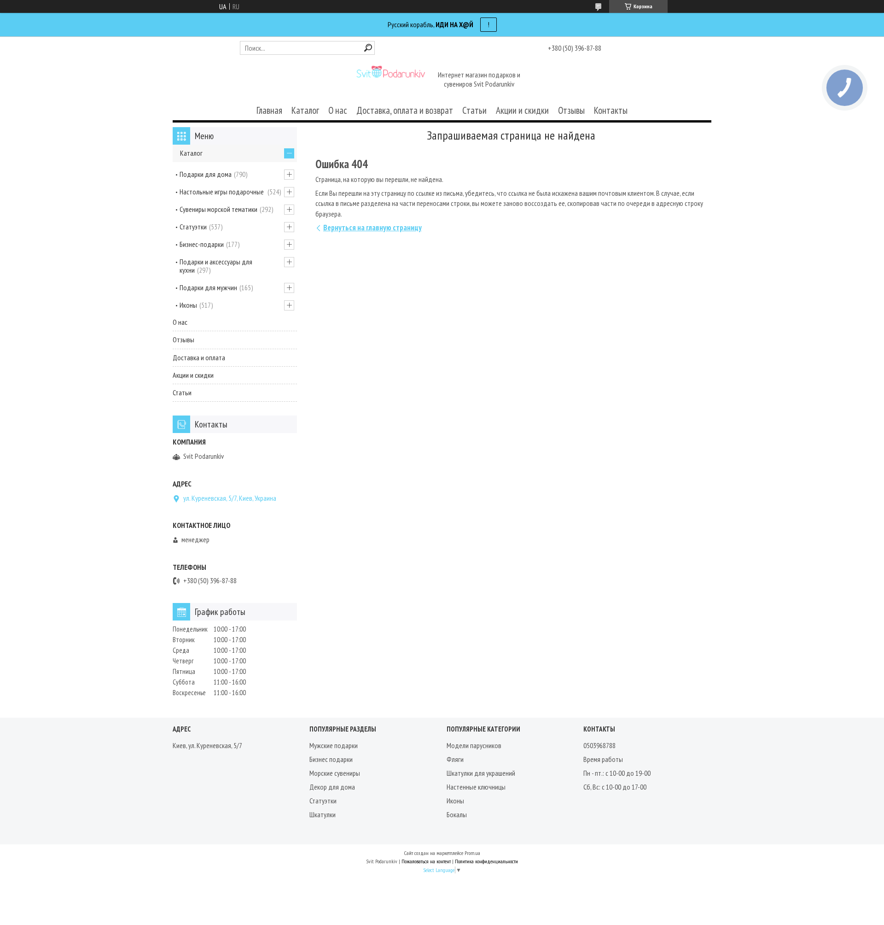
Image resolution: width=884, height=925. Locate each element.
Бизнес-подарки (202, 244)
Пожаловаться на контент (426, 861)
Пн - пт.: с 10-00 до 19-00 (617, 773)
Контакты (611, 110)
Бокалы (457, 814)
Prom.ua (472, 852)
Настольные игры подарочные (222, 191)
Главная (269, 110)
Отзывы (571, 110)
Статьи (474, 110)
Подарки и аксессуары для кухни (216, 266)
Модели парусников (474, 745)
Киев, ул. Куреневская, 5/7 (207, 745)
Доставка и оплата (199, 357)
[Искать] (368, 47)
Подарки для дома (206, 174)
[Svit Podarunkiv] (390, 80)
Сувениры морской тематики (218, 209)
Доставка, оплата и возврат (404, 110)
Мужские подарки (333, 745)
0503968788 (599, 745)
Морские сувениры (334, 773)
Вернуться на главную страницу (372, 227)
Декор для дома (332, 786)
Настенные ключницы (476, 786)
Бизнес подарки (331, 759)
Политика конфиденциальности (486, 861)
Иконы (188, 305)
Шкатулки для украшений (481, 773)
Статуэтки (193, 226)
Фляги (455, 759)
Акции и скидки (522, 110)
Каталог (305, 110)
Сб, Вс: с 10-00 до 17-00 (614, 786)
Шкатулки (322, 814)
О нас (337, 110)
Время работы (603, 759)
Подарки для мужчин (208, 287)
